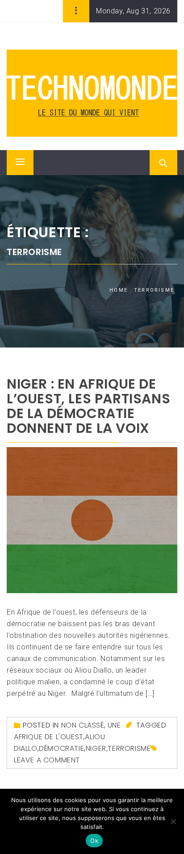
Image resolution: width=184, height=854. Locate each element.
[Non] (172, 821)
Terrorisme (129, 748)
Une (114, 725)
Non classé (82, 725)
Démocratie (61, 748)
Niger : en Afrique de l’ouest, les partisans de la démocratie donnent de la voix (88, 406)
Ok (94, 840)
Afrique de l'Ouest (49, 737)
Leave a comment (47, 760)
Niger (96, 748)
